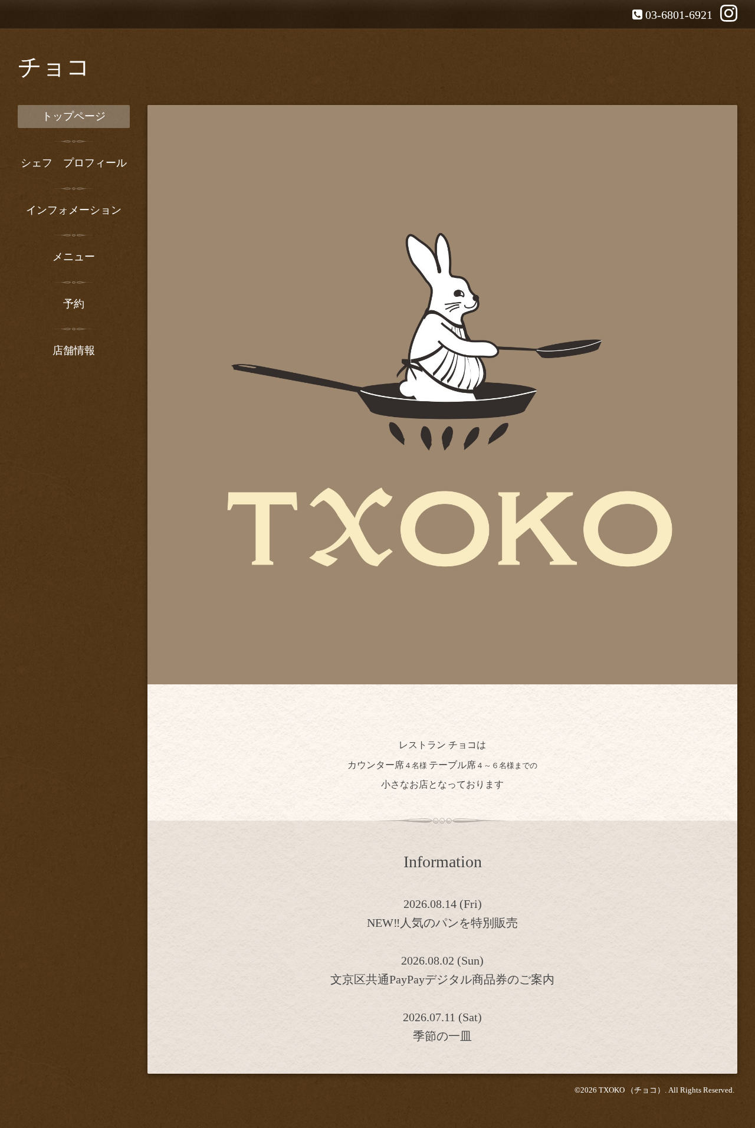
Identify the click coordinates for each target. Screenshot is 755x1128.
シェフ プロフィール (74, 163)
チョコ (54, 67)
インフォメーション (74, 210)
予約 (73, 304)
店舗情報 (73, 350)
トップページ (74, 116)
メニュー (73, 257)
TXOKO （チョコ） (632, 1090)
